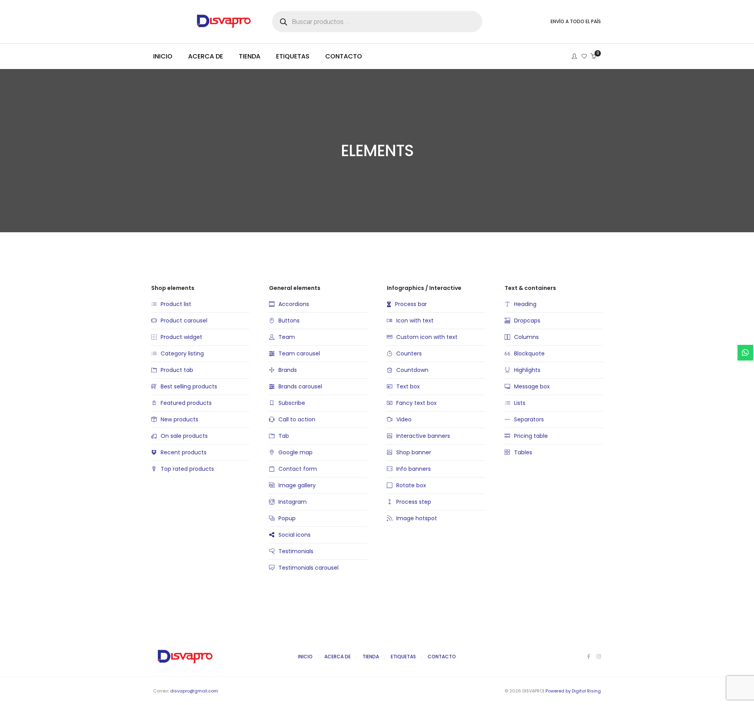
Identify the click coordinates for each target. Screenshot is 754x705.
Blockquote (529, 353)
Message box (532, 386)
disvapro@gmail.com (194, 691)
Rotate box (411, 485)
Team (286, 337)
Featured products (186, 403)
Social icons (294, 535)
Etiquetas (403, 656)
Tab (283, 436)
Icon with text (415, 320)
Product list (176, 304)
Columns (526, 337)
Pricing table (531, 436)
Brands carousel (300, 386)
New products (179, 419)
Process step (413, 502)
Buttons (289, 320)
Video (404, 419)
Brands (287, 370)
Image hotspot (416, 518)
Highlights (527, 370)
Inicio (305, 656)
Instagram (292, 502)
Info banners (413, 469)
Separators (529, 419)
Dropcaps (527, 320)
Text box (408, 386)
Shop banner (413, 452)
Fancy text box (416, 403)
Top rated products (187, 469)
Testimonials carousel (308, 568)
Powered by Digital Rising (573, 691)
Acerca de (337, 656)
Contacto (442, 656)
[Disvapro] (204, 25)
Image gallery (297, 485)
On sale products (184, 436)
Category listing (182, 353)
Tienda (370, 656)
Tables (523, 452)
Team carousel (299, 353)
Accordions (293, 304)
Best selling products (189, 386)
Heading (525, 304)
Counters (409, 353)
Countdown (412, 370)
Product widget (181, 337)
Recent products (184, 452)
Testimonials (295, 551)
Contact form (297, 469)
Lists (519, 403)
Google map (295, 452)
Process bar (411, 304)
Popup (287, 518)
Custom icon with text (427, 337)
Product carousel (184, 320)
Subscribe (291, 403)
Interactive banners (423, 436)
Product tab (177, 370)
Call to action (296, 419)
